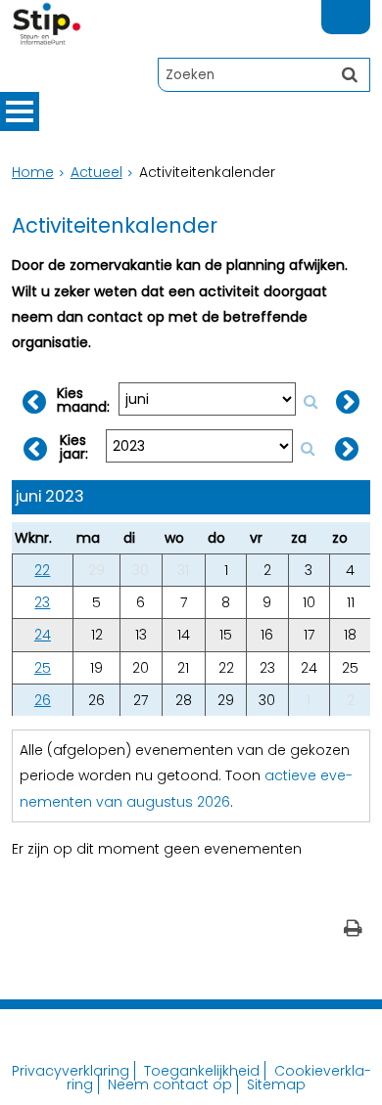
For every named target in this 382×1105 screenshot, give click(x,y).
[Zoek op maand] (310, 401)
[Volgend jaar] (346, 449)
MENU (19, 111)
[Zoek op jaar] (307, 448)
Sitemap (276, 1084)
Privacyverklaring (70, 1071)
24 (42, 634)
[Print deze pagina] (353, 930)
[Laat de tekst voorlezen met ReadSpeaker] (358, 8)
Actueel (96, 172)
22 (42, 570)
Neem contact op (170, 1084)
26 (42, 700)
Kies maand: (83, 400)
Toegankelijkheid (202, 1071)
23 (42, 602)
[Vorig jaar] (36, 449)
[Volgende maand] (347, 402)
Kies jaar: (74, 447)
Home (33, 172)
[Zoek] (349, 74)
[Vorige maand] (34, 402)
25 (42, 668)
